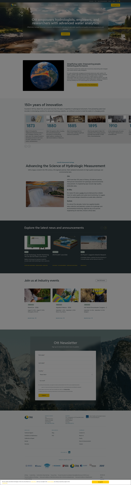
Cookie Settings (50, 481)
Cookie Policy (33, 481)
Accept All (100, 482)
